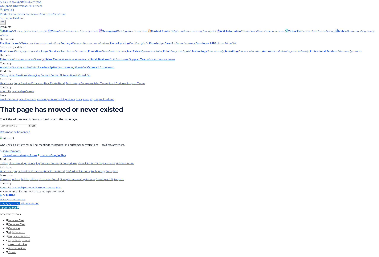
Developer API (27, 99)
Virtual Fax (84, 75)
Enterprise (86, 83)
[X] (4, 195)
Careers (29, 91)
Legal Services (22, 83)
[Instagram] (13, 195)
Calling (4, 75)
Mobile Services (9, 99)
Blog (59, 187)
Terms (12, 199)
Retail (61, 83)
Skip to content (29, 203)
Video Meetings (18, 75)
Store (62, 14)
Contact (50, 187)
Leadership (18, 91)
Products (6, 14)
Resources (45, 14)
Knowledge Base (47, 99)
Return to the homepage (15, 132)
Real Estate (51, 83)
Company (32, 14)
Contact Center (50, 75)
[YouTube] (10, 195)
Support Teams (135, 83)
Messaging (34, 75)
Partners (36, 6)
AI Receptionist (68, 75)
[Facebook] (7, 195)
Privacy (4, 199)
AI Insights (66, 179)
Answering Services (83, 179)
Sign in (4, 18)
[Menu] (3, 22)
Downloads (21, 6)
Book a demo (16, 18)
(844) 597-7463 (12, 151)
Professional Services (78, 171)
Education (37, 83)
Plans (55, 14)
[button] (9, 207)
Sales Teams (100, 83)
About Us (5, 91)
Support (7, 6)
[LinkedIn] (1, 195)
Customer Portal (49, 179)
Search (32, 126)
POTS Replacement (103, 163)
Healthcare (6, 83)
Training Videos (66, 99)
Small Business (117, 83)
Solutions (19, 14)
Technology (73, 83)
